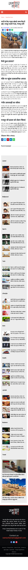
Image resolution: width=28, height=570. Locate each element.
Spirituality (11, 549)
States (2, 17)
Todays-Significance (19, 549)
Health (4, 358)
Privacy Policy (10, 547)
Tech (3, 261)
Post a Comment (6, 146)
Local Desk (6, 27)
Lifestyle (4, 293)
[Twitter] (14, 542)
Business (5, 422)
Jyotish (4, 390)
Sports (4, 229)
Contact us (23, 547)
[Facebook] (11, 542)
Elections (14, 551)
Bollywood (5, 197)
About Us (4, 547)
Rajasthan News (9, 17)
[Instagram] (16, 542)
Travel (4, 454)
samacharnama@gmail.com (14, 536)
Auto (3, 326)
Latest (4, 161)
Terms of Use (17, 547)
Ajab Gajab (6, 549)
